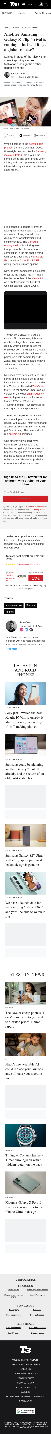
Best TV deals (13, 1333)
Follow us (26, 135)
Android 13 (14, 434)
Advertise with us (26, 1387)
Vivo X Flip (38, 278)
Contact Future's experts (25, 1364)
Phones (16, 27)
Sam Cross (20, 73)
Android (10, 612)
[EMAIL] (31, 630)
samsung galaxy (14, 605)
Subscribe (32, 4)
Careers (25, 1392)
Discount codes (37, 1333)
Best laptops (14, 1310)
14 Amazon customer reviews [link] (28, 565)
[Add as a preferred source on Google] (25, 1411)
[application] (25, 307)
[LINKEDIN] (27, 630)
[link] (11, 576)
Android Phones (31, 27)
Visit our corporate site (36, 1424)
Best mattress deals (37, 1328)
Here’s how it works (34, 85)
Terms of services (36, 507)
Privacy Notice (39, 510)
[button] (25, 576)
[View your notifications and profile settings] (18, 4)
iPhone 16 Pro (13, 1290)
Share (11, 135)
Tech (6, 27)
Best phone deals (13, 1328)
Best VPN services (37, 1295)
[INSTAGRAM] (22, 630)
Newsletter (41, 135)
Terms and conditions (25, 1373)
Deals (22, 13)
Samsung (31, 605)
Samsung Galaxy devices (37, 1290)
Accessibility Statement (25, 1360)
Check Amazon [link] (36, 578)
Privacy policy (25, 1378)
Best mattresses (37, 1315)
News (36, 77)
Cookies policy (25, 1383)
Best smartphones (13, 1315)
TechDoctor (38, 386)
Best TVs (37, 1310)
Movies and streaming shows (13, 1296)
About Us (26, 1369)
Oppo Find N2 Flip (30, 260)
